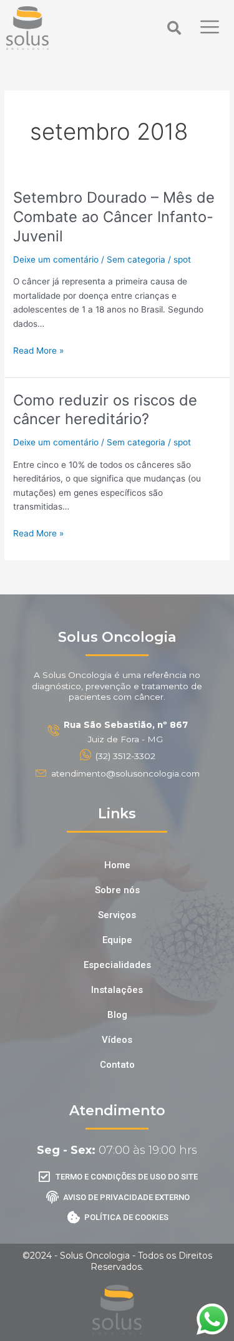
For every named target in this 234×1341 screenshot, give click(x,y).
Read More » (38, 350)
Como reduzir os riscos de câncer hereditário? (105, 409)
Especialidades (117, 965)
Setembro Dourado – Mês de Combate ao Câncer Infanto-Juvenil (114, 216)
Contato (117, 1064)
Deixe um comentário (56, 259)
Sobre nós (117, 890)
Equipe (117, 940)
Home (117, 865)
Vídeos (117, 1039)
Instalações (117, 989)
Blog (117, 1014)
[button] (174, 28)
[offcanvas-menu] (209, 27)
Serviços (117, 915)
